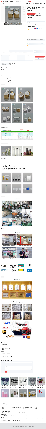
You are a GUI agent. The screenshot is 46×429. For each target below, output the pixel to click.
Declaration (30, 426)
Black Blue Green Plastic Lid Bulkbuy (16, 420)
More (1, 421)
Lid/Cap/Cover (2, 408)
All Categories (3, 3)
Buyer (29, 3)
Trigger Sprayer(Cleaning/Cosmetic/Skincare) (16, 407)
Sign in (44, 1)
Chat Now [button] (40, 58)
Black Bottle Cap (9, 420)
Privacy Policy (33, 426)
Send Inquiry (39, 56)
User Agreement (26, 426)
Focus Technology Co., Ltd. (18, 426)
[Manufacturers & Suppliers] (4, 1)
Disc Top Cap (28, 415)
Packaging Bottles (3, 415)
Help (33, 3)
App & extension (37, 3)
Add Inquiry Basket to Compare (13, 26)
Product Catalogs (10, 404)
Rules (44, 3)
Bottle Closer (19, 415)
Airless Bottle (35, 408)
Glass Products (2, 407)
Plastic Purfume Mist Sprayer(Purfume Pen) (27, 407)
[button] (30, 52)
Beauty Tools (24, 408)
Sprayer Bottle (14, 415)
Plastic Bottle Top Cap (3, 420)
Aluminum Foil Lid (24, 415)
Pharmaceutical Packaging (9, 415)
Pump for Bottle (35, 407)
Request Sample (39, 15)
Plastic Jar (13, 408)
